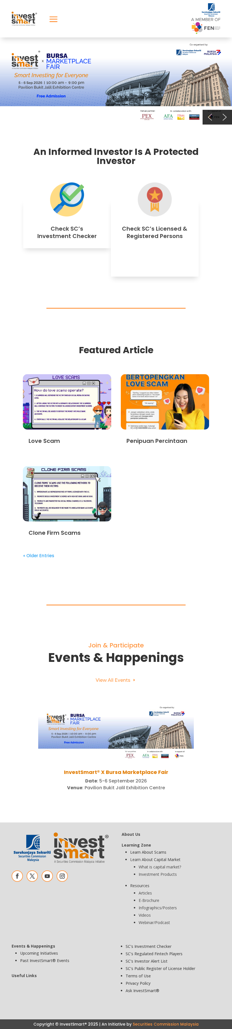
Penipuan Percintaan (156, 441)
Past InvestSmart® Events (44, 960)
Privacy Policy (138, 983)
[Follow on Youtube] (47, 876)
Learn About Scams (148, 852)
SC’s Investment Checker (148, 946)
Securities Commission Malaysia (166, 1024)
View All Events (113, 680)
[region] (116, 81)
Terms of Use (138, 976)
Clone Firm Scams (55, 533)
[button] (116, 81)
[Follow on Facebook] (17, 876)
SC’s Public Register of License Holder (160, 968)
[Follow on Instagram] (62, 876)
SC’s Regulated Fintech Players (154, 953)
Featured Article (116, 350)
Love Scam (44, 441)
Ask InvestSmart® (142, 990)
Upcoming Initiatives (39, 953)
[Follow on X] (32, 876)
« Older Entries (38, 556)
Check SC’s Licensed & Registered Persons (154, 232)
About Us (131, 834)
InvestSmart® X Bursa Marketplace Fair (116, 772)
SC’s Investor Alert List (146, 961)
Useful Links (24, 975)
